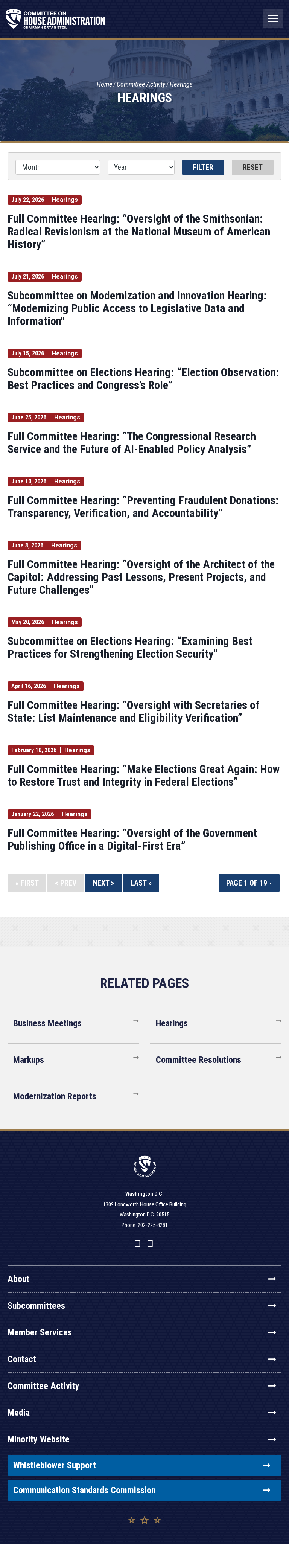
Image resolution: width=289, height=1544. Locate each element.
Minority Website (39, 1439)
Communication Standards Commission (84, 1490)
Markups (28, 1060)
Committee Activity (141, 84)
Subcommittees (36, 1305)
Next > (103, 882)
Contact (22, 1359)
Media (19, 1412)
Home (104, 84)
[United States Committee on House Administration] (55, 23)
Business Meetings (47, 1023)
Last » (141, 882)
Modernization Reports (54, 1096)
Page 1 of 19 (247, 882)
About (18, 1279)
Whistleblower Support (54, 1465)
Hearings (181, 84)
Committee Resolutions (198, 1060)
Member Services (40, 1332)
